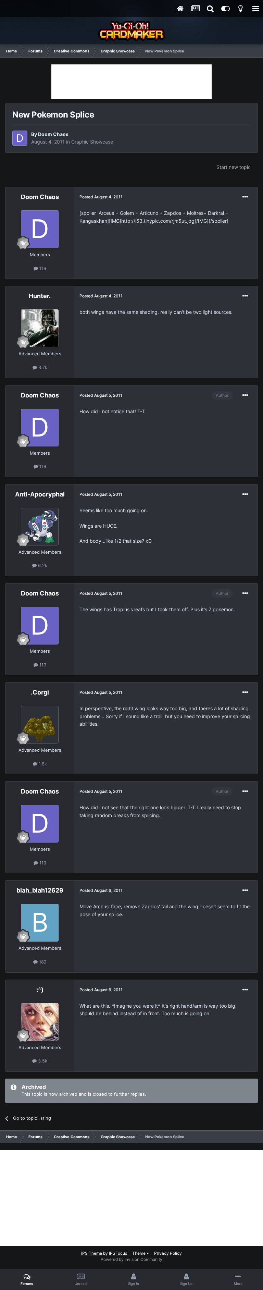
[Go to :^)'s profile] (40, 1022)
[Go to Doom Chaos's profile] (19, 138)
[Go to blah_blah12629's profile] (40, 923)
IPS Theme (91, 1253)
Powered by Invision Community (131, 1259)
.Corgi (40, 692)
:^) (39, 989)
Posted (101, 196)
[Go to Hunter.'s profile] (40, 328)
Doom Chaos (53, 134)
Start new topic (233, 167)
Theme (139, 1253)
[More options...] (245, 197)
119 (42, 268)
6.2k (42, 565)
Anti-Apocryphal (40, 494)
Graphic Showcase (92, 142)
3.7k (42, 367)
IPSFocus (118, 1253)
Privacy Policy (168, 1253)
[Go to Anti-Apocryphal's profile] (40, 526)
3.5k (42, 1061)
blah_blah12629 (39, 890)
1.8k (42, 763)
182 (42, 962)
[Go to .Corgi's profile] (40, 725)
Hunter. (40, 295)
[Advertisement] (131, 81)
